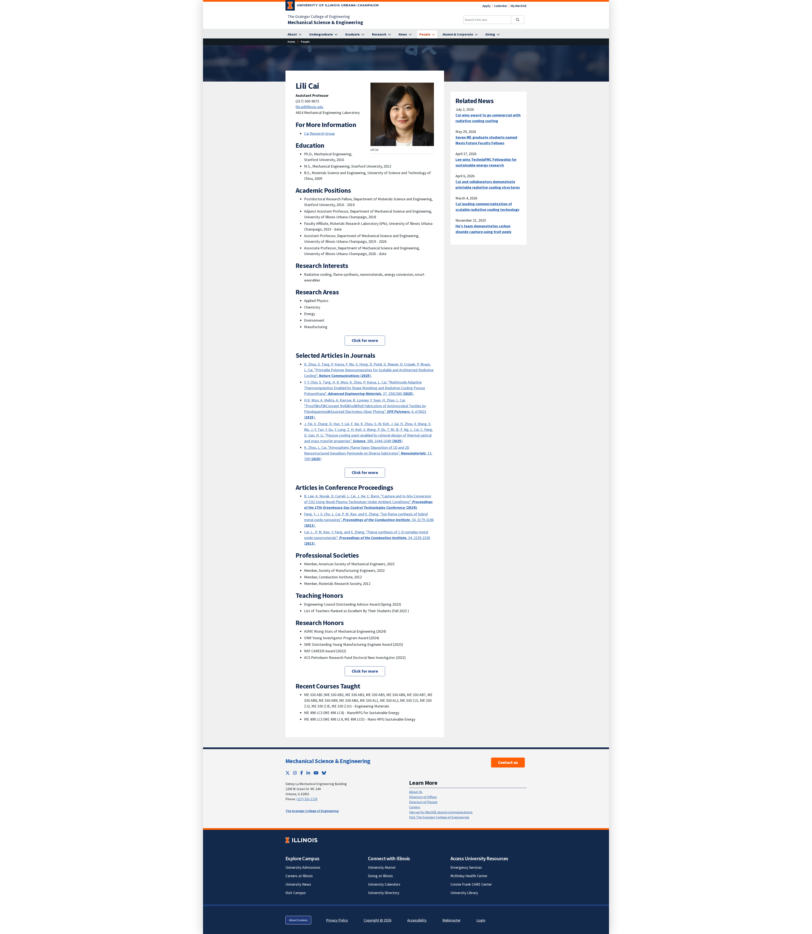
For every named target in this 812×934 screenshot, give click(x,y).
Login (480, 920)
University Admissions (302, 867)
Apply (486, 6)
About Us (415, 792)
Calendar (500, 6)
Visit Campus (295, 892)
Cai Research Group (319, 133)
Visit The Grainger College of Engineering (439, 817)
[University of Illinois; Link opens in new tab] (301, 840)
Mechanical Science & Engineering (327, 761)
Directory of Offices (423, 797)
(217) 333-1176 (306, 799)
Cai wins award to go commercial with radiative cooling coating (488, 118)
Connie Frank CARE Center (471, 884)
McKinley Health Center (468, 875)
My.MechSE (519, 6)
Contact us (508, 762)
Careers (414, 807)
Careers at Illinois (299, 875)
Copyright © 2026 (377, 920)
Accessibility (417, 920)
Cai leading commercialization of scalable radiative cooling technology (487, 206)
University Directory (383, 892)
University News (298, 884)
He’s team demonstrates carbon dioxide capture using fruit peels (483, 229)
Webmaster (451, 920)
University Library (464, 892)
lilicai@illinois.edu (309, 106)
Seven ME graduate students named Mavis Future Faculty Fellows (486, 140)
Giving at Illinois (380, 875)
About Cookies (298, 920)
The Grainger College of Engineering (319, 16)
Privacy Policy (337, 920)
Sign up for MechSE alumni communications (441, 812)
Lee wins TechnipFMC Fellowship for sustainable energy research (486, 162)
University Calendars (384, 884)
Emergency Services (466, 867)
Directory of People (423, 802)
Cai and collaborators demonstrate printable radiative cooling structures (487, 184)
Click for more (365, 340)
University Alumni (381, 867)
